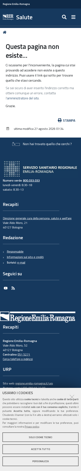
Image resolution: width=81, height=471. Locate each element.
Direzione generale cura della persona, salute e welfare (37, 218)
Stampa (69, 120)
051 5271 (24, 354)
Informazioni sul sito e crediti (25, 257)
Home (5, 32)
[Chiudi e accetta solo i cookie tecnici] (72, 397)
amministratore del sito (23, 98)
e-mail (21, 262)
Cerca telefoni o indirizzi (18, 359)
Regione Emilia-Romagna (16, 4)
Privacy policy (32, 426)
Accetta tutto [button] (40, 449)
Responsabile (15, 251)
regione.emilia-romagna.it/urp (34, 383)
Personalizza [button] (40, 461)
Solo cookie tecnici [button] (40, 437)
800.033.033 (31, 180)
